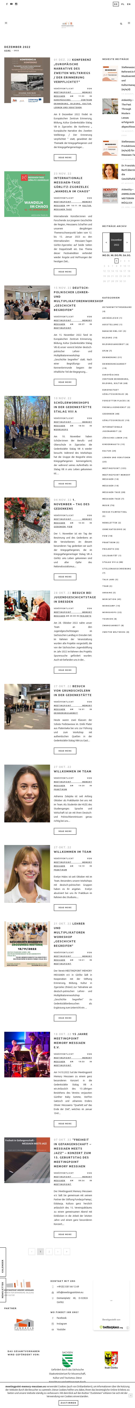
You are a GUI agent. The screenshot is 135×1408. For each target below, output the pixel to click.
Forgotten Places (114, 401)
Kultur (86, 206)
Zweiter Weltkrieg (114, 632)
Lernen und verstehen (68, 107)
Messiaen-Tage (111, 499)
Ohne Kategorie (112, 529)
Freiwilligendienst (114, 407)
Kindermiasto (111, 444)
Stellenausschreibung (116, 569)
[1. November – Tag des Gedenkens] (27, 520)
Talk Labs (108, 580)
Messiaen (108, 486)
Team (105, 586)
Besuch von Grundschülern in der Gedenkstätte (73, 691)
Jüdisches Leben (112, 438)
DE (116, 4)
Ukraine (107, 593)
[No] (131, 1395)
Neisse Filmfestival (114, 512)
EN (129, 4)
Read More (65, 158)
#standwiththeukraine (117, 307)
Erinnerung (109, 357)
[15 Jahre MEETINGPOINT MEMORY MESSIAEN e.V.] (27, 1054)
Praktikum (60, 789)
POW (69, 527)
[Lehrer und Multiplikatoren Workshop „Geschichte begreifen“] (27, 944)
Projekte (85, 616)
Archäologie (110, 318)
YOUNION (107, 619)
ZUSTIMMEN (68, 1403)
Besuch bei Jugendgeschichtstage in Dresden (75, 597)
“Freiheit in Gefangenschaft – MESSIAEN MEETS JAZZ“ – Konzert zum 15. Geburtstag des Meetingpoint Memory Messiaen (72, 1153)
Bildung (107, 338)
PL (123, 4)
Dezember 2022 (116, 242)
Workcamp (108, 606)
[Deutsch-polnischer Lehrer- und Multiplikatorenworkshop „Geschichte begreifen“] (27, 303)
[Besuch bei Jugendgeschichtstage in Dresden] (27, 606)
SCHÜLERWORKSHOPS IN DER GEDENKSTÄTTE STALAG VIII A (73, 407)
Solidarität (110, 556)
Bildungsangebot (113, 344)
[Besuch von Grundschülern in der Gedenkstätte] (27, 707)
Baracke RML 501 (112, 331)
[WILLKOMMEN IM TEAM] (27, 793)
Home (7, 51)
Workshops (61, 430)
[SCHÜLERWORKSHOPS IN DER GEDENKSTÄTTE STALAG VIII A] (27, 427)
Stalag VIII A (110, 562)
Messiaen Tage (63, 209)
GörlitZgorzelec (113, 420)
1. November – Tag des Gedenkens (72, 504)
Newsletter (109, 523)
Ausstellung (110, 325)
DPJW (105, 351)
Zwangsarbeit (111, 625)
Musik (105, 505)
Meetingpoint (62, 328)
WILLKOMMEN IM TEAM (73, 771)
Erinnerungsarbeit (66, 713)
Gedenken (60, 527)
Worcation (109, 599)
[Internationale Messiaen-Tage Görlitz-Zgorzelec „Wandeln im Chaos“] (27, 194)
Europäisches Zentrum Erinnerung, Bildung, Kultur (115, 379)
